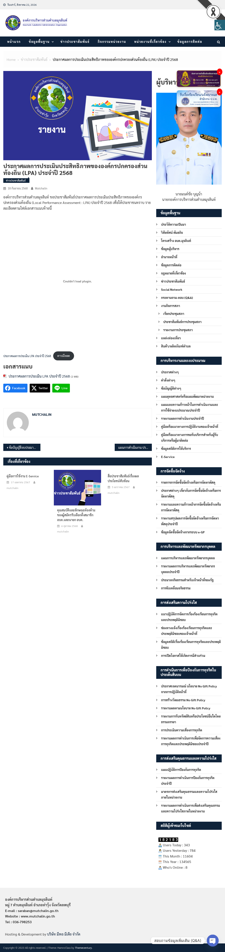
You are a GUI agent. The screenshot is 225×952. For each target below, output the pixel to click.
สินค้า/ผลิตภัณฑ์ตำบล (176, 346)
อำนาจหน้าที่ (169, 257)
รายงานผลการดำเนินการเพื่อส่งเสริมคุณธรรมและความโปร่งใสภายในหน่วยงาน (190, 808)
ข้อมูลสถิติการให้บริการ (176, 449)
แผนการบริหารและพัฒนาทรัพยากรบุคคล (188, 558)
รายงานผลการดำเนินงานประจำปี (182, 418)
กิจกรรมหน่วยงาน (112, 42)
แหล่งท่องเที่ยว (171, 338)
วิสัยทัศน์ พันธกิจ (172, 232)
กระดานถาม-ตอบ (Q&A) (177, 298)
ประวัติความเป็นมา (173, 224)
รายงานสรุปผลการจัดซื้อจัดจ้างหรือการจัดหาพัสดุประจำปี (190, 521)
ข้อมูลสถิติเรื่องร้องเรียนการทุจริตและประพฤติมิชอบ (191, 644)
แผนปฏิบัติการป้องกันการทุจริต (181, 770)
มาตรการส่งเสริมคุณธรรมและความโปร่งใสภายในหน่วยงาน (189, 794)
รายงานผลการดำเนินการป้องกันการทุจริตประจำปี (187, 780)
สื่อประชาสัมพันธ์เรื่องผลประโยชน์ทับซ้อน (123, 478)
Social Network (171, 289)
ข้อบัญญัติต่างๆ (171, 388)
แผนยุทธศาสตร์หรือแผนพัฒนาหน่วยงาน (187, 396)
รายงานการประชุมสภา (178, 330)
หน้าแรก (14, 42)
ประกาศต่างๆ (170, 372)
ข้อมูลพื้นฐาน (39, 42)
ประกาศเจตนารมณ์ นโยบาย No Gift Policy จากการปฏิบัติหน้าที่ (189, 689)
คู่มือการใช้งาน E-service (23, 476)
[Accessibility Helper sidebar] (219, 25)
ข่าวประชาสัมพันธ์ (75, 42)
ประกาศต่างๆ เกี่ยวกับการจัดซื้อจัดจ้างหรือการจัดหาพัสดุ (191, 493)
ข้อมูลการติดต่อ (189, 42)
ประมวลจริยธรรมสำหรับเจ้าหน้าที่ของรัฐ (187, 580)
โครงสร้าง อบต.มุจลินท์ (176, 241)
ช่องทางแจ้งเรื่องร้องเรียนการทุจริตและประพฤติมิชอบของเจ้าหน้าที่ (186, 631)
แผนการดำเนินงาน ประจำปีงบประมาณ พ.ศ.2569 (135, 447)
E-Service (168, 457)
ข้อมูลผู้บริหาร (170, 249)
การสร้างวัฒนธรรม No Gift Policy (183, 700)
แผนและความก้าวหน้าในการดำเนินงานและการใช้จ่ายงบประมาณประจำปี (189, 407)
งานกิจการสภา (170, 306)
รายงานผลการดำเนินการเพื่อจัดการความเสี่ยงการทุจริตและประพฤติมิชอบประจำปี (190, 741)
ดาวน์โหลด (63, 356)
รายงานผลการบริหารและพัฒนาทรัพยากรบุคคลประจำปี (188, 569)
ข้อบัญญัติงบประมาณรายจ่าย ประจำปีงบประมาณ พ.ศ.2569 (24, 447)
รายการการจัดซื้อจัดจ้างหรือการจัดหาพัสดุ (188, 482)
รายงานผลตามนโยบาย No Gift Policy (185, 708)
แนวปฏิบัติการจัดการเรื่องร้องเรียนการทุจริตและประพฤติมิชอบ (189, 617)
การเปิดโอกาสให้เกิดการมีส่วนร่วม (183, 656)
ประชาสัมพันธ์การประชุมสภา (182, 322)
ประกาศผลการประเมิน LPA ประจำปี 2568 (27, 356)
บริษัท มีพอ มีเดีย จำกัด (63, 934)
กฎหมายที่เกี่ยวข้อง (173, 273)
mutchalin (41, 188)
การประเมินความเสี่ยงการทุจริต (181, 730)
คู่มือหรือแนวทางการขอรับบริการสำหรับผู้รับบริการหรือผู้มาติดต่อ (189, 437)
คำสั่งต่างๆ (168, 380)
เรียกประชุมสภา (173, 314)
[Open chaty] (213, 941)
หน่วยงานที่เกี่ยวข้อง (150, 42)
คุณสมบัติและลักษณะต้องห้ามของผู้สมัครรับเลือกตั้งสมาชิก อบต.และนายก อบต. (76, 515)
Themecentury (83, 947)
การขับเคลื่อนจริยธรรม (176, 588)
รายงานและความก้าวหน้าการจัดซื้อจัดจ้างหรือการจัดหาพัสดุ (191, 507)
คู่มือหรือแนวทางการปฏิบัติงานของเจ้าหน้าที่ (189, 427)
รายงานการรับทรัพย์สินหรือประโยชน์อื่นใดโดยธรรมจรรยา (191, 719)
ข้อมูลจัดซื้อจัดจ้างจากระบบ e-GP (183, 532)
